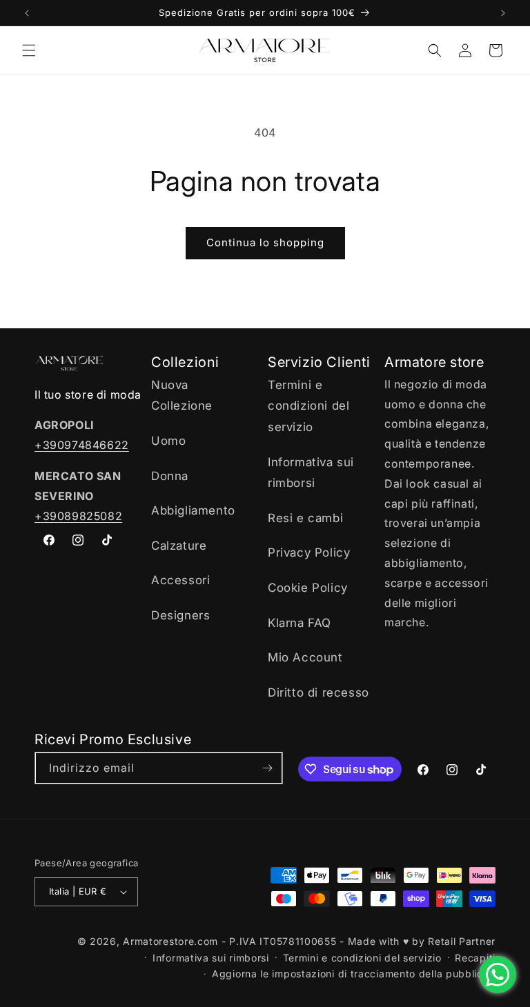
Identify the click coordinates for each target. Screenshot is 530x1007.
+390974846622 (82, 445)
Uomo (168, 441)
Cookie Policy (308, 588)
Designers (180, 615)
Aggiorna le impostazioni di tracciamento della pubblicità (353, 973)
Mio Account (305, 657)
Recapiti (475, 958)
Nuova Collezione (182, 395)
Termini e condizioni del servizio (308, 406)
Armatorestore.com (170, 941)
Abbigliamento (193, 510)
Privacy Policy (309, 552)
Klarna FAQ (299, 623)
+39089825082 (78, 516)
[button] (29, 50)
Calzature (178, 545)
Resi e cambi (305, 518)
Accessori (180, 580)
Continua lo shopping (265, 242)
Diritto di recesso (318, 692)
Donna (169, 476)
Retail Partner (461, 941)
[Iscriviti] (267, 768)
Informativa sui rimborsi (311, 472)
